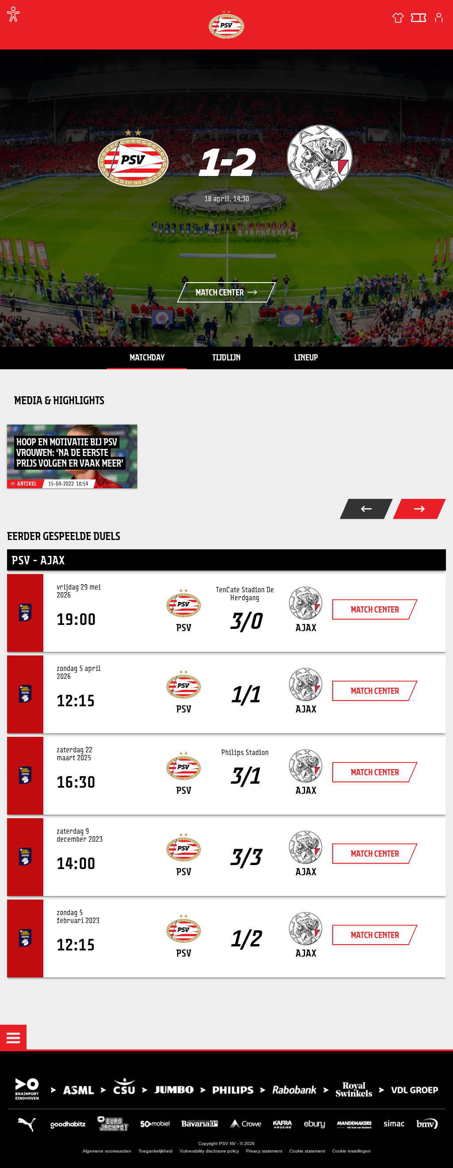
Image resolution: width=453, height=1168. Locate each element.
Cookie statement (307, 1151)
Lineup (306, 357)
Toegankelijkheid (155, 1151)
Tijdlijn (226, 357)
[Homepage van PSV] (226, 24)
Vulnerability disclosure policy (209, 1151)
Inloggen (439, 18)
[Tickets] (418, 18)
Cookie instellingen (351, 1151)
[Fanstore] (398, 18)
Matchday (147, 357)
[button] (13, 1038)
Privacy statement (264, 1151)
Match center (220, 292)
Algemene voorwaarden (107, 1151)
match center (375, 609)
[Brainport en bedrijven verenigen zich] (226, 1089)
